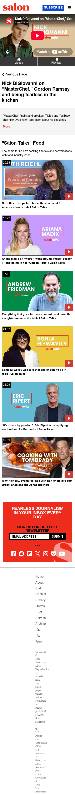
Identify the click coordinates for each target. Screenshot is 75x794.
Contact (40, 594)
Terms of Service (40, 612)
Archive (40, 624)
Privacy (40, 600)
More (6, 126)
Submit (57, 536)
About (39, 582)
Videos (19, 63)
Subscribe (53, 7)
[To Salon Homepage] (16, 7)
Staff (38, 588)
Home (39, 576)
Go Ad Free (38, 635)
